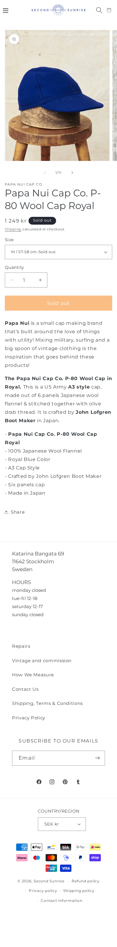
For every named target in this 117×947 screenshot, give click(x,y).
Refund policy (86, 881)
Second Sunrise (49, 881)
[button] (5, 10)
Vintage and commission (42, 660)
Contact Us (25, 689)
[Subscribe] (98, 758)
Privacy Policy (28, 718)
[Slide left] (44, 172)
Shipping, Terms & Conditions (47, 703)
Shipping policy (78, 891)
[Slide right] (72, 172)
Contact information (61, 901)
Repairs (21, 646)
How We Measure (33, 675)
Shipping (13, 229)
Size (9, 239)
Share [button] (18, 512)
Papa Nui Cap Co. (24, 184)
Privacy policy (43, 891)
